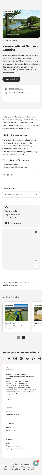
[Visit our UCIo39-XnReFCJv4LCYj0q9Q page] (15, 358)
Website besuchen (16, 89)
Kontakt (9, 412)
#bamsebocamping (10, 164)
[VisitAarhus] (12, 368)
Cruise (8, 443)
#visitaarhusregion (20, 167)
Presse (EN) (10, 427)
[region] (21, 249)
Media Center (11, 430)
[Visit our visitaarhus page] (3, 358)
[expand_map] (36, 232)
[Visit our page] (9, 358)
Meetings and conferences (15, 449)
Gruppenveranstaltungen (15, 446)
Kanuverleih (10, 79)
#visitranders (7, 167)
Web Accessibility (15, 468)
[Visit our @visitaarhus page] (27, 358)
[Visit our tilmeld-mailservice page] (21, 358)
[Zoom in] (36, 260)
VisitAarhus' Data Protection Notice (28, 468)
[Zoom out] (36, 266)
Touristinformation (12, 415)
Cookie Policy (5, 468)
